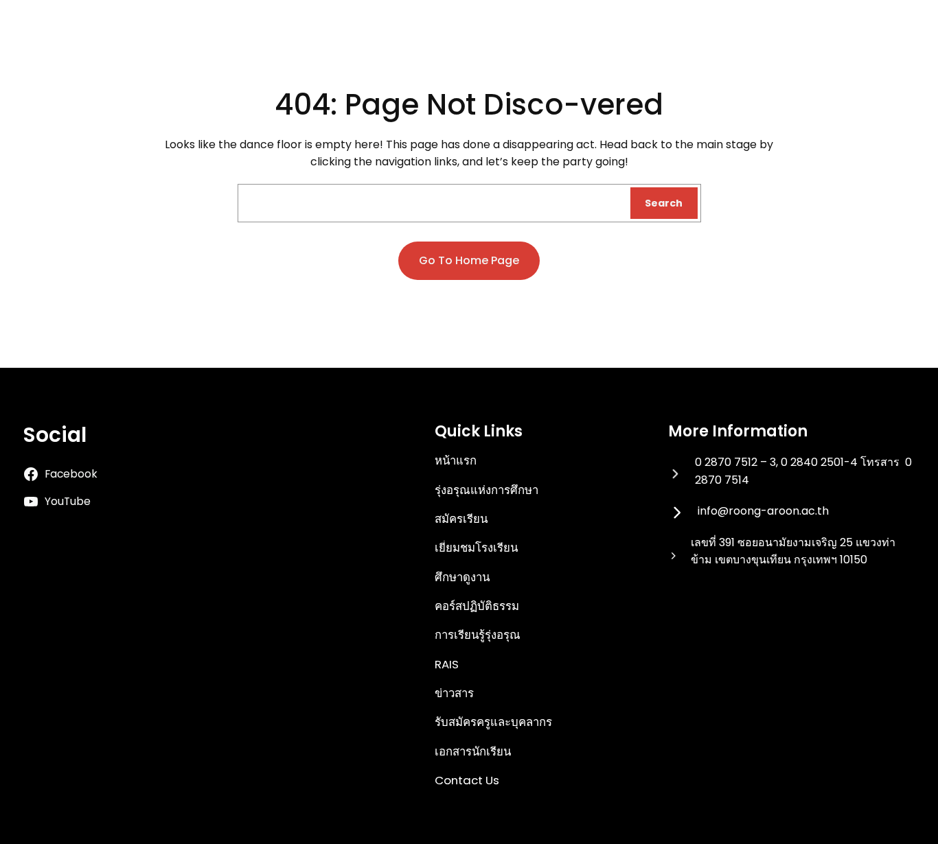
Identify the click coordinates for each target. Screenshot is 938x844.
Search (664, 203)
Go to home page (469, 260)
